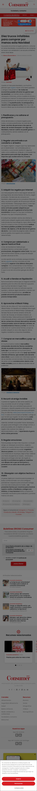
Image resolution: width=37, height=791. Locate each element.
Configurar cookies (19, 788)
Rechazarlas (18, 783)
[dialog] (18, 775)
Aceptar (18, 779)
